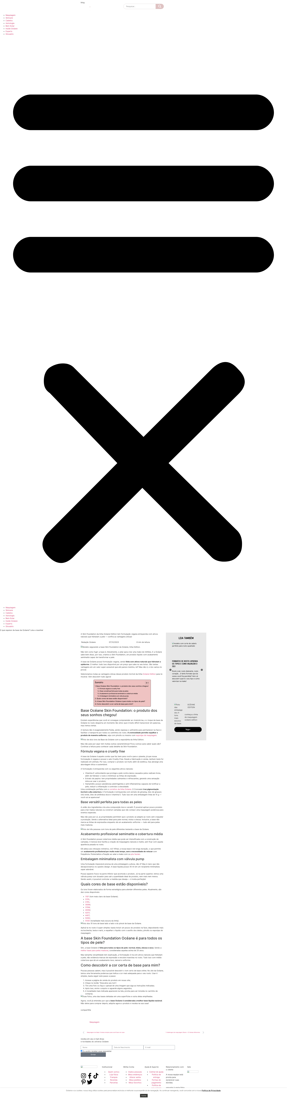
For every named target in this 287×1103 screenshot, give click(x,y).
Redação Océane (88, 642)
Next (202, 670)
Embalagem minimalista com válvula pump (114, 696)
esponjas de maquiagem (146, 735)
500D (87, 918)
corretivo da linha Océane (120, 789)
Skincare (9, 18)
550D (87, 921)
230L (87, 902)
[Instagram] (83, 1076)
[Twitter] (89, 1082)
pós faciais (135, 854)
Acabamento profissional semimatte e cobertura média (119, 693)
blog (83, 2)
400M (87, 910)
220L (87, 899)
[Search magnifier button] (160, 6)
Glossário (10, 34)
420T (87, 913)
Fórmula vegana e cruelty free (110, 688)
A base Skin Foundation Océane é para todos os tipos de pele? (121, 701)
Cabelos (9, 20)
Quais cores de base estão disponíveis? (112, 698)
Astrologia (10, 23)
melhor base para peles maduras (94, 950)
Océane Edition (149, 674)
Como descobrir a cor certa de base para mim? (115, 704)
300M (87, 904)
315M (87, 907)
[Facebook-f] (89, 1076)
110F (87, 896)
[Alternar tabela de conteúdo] (145, 683)
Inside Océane (11, 28)
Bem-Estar (10, 26)
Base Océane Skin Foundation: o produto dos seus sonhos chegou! (122, 686)
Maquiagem (10, 15)
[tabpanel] (186, 662)
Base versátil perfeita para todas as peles (114, 691)
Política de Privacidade (211, 1090)
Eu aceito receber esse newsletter (97, 1051)
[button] (143, 320)
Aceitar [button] (143, 1095)
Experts (9, 31)
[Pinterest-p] (83, 1082)
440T (87, 915)
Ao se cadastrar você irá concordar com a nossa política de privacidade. (112, 1060)
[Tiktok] (96, 1076)
